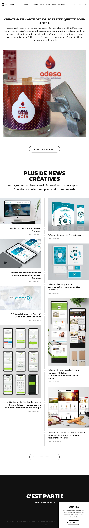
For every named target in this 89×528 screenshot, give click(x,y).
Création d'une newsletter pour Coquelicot (74, 4)
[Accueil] (8, 4)
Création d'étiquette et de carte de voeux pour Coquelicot (79, 4)
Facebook (26, 522)
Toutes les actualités (43, 457)
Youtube (52, 522)
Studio (27, 4)
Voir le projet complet (43, 149)
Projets (34, 4)
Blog (54, 4)
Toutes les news (85, 4)
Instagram (35, 522)
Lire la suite (34, 235)
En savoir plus (74, 517)
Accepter (74, 522)
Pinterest (44, 522)
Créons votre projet (43, 502)
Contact (61, 4)
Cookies (44, 525)
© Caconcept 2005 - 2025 (14, 522)
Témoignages (45, 4)
